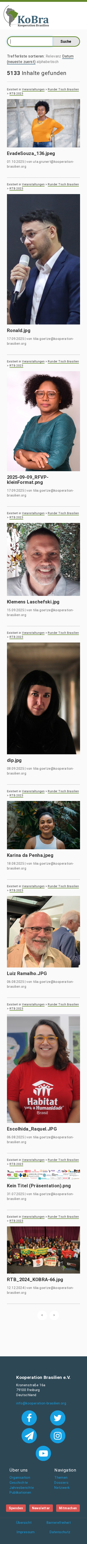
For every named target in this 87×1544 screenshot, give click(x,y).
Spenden (16, 1508)
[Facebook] (30, 1417)
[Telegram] (30, 1435)
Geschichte (19, 1483)
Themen (61, 1478)
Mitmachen (68, 1508)
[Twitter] (57, 1417)
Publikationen (20, 1493)
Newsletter (41, 1508)
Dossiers (61, 1483)
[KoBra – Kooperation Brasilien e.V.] (26, 15)
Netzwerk (62, 1488)
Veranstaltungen (33, 89)
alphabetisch (48, 62)
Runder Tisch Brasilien (63, 89)
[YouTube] (43, 1453)
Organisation (20, 1478)
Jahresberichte (22, 1488)
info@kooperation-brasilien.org (41, 1403)
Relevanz (53, 56)
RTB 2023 (16, 93)
